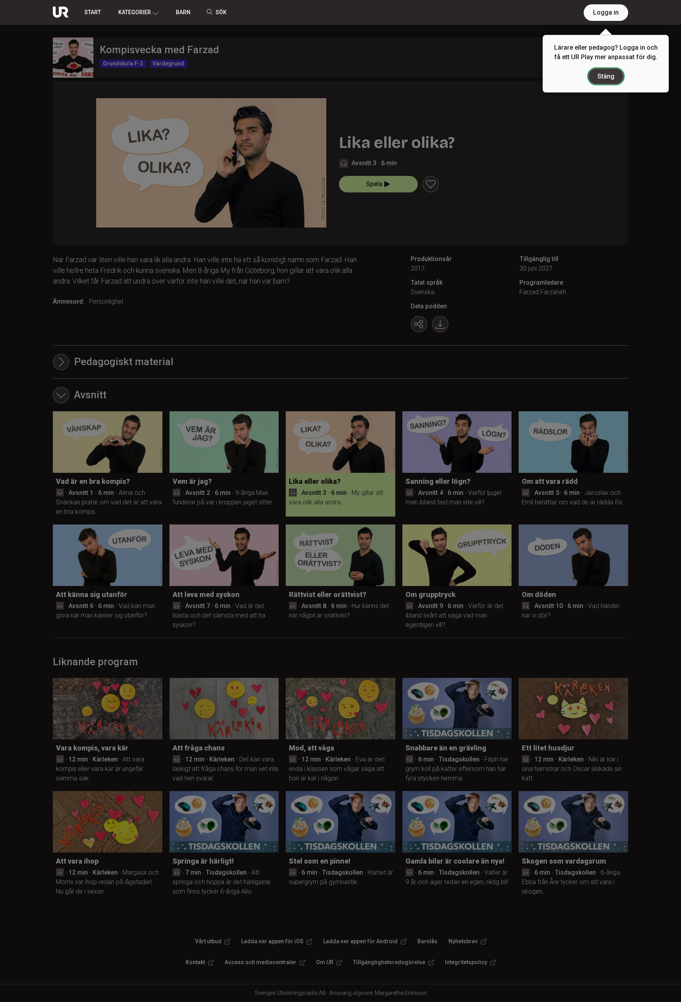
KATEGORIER (134, 12)
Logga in (606, 12)
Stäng (605, 76)
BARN (183, 12)
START (92, 12)
